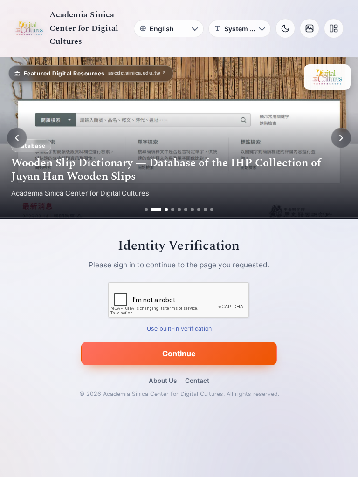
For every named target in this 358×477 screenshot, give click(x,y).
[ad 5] (179, 209)
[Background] (309, 28)
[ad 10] (211, 209)
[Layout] (334, 28)
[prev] (17, 138)
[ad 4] (172, 209)
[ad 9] (205, 209)
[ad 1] (146, 209)
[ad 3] (163, 209)
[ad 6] (185, 209)
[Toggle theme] (285, 28)
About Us (163, 380)
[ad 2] (152, 209)
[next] (341, 138)
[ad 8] (198, 209)
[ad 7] (192, 209)
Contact (197, 380)
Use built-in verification (179, 329)
